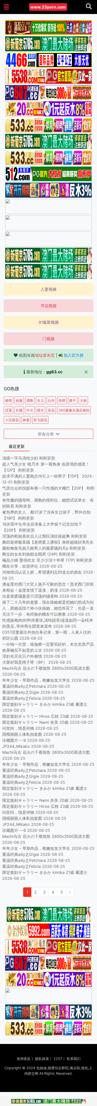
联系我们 (74, 1058)
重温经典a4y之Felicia (21, 698)
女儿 (40, 400)
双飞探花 (40, 420)
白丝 (51, 400)
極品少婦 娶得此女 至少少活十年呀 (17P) (38, 560)
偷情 (8, 400)
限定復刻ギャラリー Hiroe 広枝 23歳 (35, 716)
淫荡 (8, 410)
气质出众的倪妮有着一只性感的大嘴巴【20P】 (43, 488)
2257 (57, 1058)
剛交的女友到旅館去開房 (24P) (30, 554)
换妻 (26, 420)
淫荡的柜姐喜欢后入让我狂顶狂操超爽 (36, 536)
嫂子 (72, 400)
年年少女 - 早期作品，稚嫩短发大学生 (36, 680)
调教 (29, 400)
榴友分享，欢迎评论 (20, 566)
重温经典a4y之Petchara (24, 686)
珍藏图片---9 (14, 740)
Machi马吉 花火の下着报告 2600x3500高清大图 (46, 668)
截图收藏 (37, 355)
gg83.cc (54, 371)
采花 (51, 410)
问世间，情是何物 (18, 728)
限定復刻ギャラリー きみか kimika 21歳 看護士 (44, 704)
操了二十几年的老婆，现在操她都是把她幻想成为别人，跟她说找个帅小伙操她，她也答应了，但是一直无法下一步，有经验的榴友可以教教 (48, 608)
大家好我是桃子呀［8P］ (24, 662)
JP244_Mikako (16, 746)
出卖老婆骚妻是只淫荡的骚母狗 (30, 596)
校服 (19, 400)
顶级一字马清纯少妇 (20, 458)
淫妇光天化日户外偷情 (22, 656)
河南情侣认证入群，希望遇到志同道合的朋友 (42, 572)
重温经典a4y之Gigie (20, 692)
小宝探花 (12, 420)
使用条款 (24, 1058)
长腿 (19, 410)
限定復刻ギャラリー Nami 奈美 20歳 (35, 722)
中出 (29, 410)
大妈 (83, 400)
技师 (61, 400)
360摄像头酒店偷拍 (74, 410)
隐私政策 (42, 1058)
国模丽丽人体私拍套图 (22, 734)
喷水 (40, 410)
